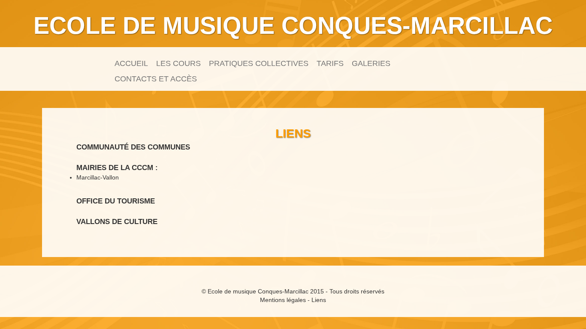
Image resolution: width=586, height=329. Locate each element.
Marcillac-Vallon (97, 177)
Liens (318, 299)
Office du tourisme (115, 201)
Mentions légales (283, 299)
